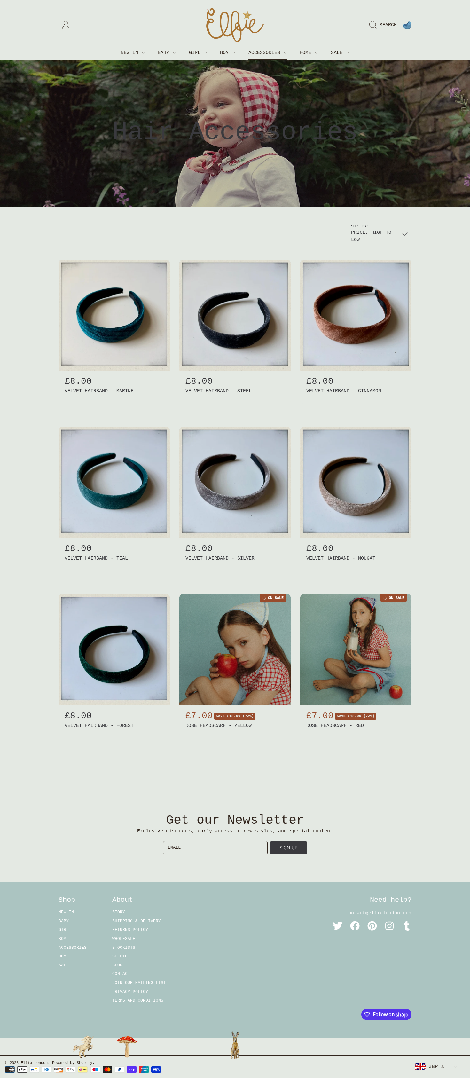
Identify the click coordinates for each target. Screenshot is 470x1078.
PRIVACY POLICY (130, 991)
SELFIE (120, 956)
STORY (118, 912)
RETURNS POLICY (130, 929)
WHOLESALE (123, 938)
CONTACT (121, 974)
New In (131, 53)
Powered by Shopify (72, 1063)
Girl (196, 53)
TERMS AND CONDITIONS (137, 1000)
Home (307, 53)
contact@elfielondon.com (378, 913)
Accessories (265, 53)
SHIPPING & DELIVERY (136, 921)
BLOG (117, 965)
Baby (165, 53)
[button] (384, 25)
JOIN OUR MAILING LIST (139, 982)
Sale (338, 53)
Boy (225, 53)
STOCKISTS (123, 947)
